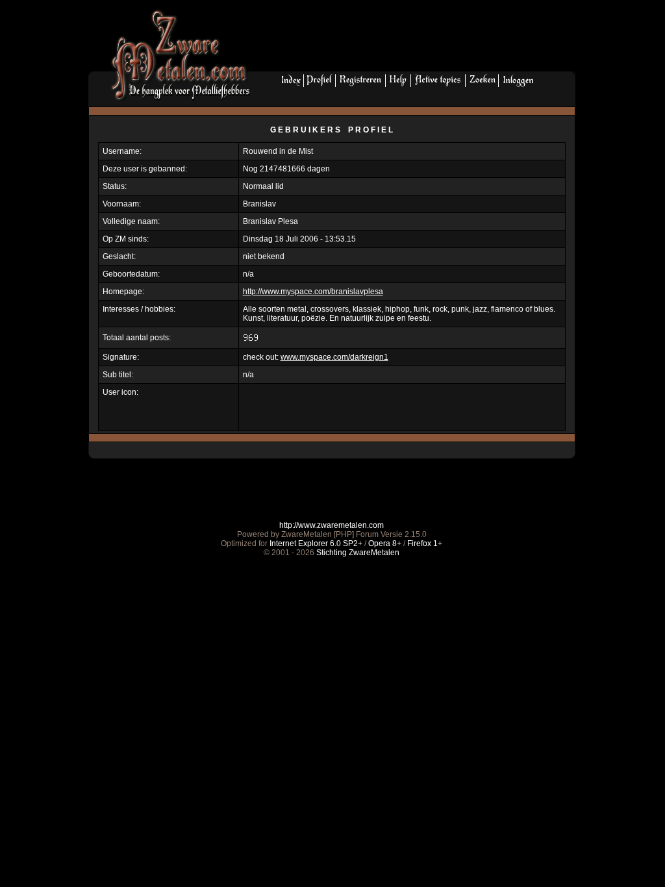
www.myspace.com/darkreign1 (334, 357)
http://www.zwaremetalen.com (331, 525)
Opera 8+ (384, 543)
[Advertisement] (418, 39)
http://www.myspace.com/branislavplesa (313, 291)
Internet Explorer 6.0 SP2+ (316, 543)
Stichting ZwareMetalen (357, 552)
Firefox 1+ (424, 543)
